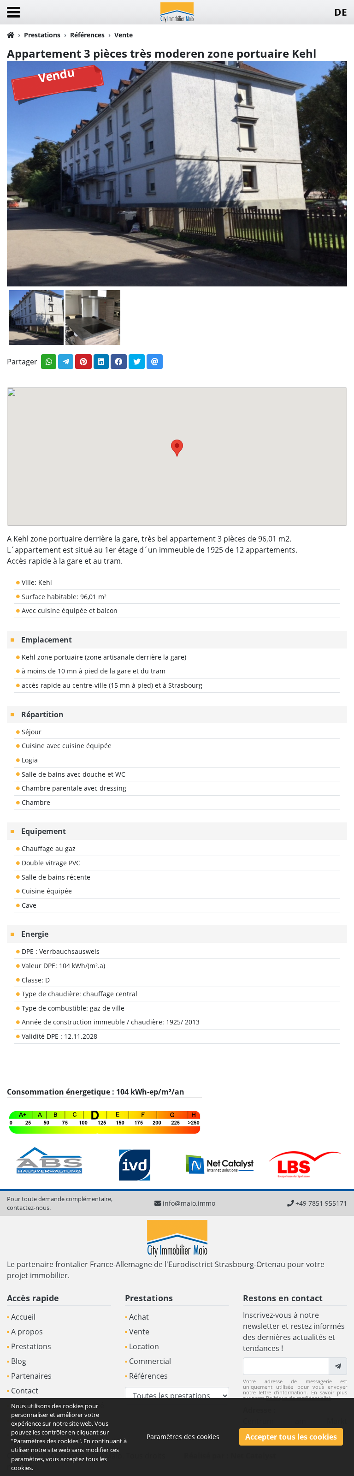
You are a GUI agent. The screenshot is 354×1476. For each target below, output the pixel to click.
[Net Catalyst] (134, 1164)
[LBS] (219, 1164)
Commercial (150, 1361)
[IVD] (49, 1164)
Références (87, 34)
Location (144, 1346)
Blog (18, 1361)
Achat (139, 1317)
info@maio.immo (189, 1203)
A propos (27, 1332)
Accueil (23, 1317)
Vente (123, 34)
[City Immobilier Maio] (176, 11)
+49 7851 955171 (321, 1203)
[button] (177, 448)
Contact (24, 1391)
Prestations (42, 34)
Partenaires (31, 1376)
